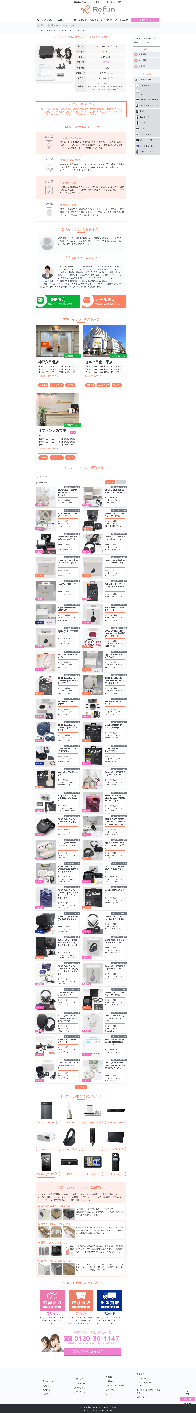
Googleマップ (56, 385)
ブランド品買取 (143, 1378)
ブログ (108, 1394)
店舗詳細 (43, 385)
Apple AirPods (62, 620)
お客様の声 (107, 20)
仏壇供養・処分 (143, 1397)
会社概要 (110, 2)
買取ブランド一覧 (67, 20)
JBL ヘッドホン (63, 667)
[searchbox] (98, 25)
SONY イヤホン (78, 30)
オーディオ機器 (47, 30)
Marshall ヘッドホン (112, 738)
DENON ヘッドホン (65, 1005)
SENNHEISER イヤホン (113, 526)
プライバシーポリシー (114, 1386)
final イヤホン (62, 714)
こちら (79, 145)
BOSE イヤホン (110, 646)
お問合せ (121, 2)
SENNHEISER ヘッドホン (114, 549)
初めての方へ (49, 20)
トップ (38, 30)
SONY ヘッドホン (111, 620)
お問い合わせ (79, 1392)
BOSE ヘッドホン (64, 693)
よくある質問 (122, 20)
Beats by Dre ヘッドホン (66, 549)
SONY (106, 52)
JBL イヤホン (109, 599)
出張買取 (39, 622)
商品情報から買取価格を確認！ (107, 304)
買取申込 (187, 1399)
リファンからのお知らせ (146, 38)
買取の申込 (145, 20)
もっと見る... (80, 1087)
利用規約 (109, 1381)
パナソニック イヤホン (113, 881)
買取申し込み (79, 1388)
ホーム (46, 1377)
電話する (70, 385)
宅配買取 (106, 62)
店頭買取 (86, 528)
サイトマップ (97, 2)
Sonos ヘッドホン (64, 526)
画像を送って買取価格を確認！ (61, 304)
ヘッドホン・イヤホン (63, 30)
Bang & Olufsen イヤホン (67, 811)
